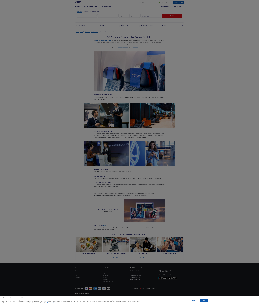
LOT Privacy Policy (50, 302)
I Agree (203, 300)
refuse (15, 302)
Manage (194, 300)
